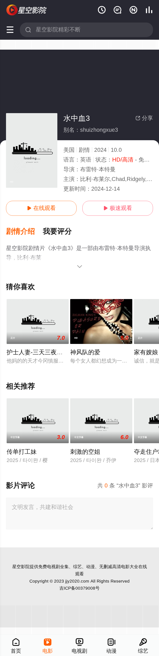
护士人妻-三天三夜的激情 (41, 352)
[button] (24, 231)
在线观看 (41, 208)
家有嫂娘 (146, 352)
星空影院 (21, 566)
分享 (144, 118)
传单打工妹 (22, 451)
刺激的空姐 (85, 451)
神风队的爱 (85, 352)
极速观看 (117, 208)
